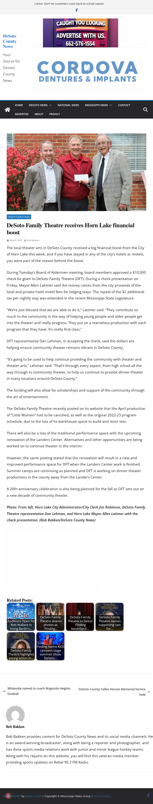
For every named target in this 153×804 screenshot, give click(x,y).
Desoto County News (19, 217)
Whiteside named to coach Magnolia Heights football (38, 691)
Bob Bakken (33, 240)
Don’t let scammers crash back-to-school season (74, 3)
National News (68, 105)
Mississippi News (96, 105)
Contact (124, 105)
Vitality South (33, 796)
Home (19, 105)
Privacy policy (102, 796)
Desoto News (38, 105)
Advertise (22, 114)
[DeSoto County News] (7, 109)
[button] (50, 105)
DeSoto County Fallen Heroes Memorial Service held (112, 692)
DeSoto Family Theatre (33, 408)
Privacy (54, 114)
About (39, 114)
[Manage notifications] (8, 796)
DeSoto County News (9, 41)
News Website (12, 796)
